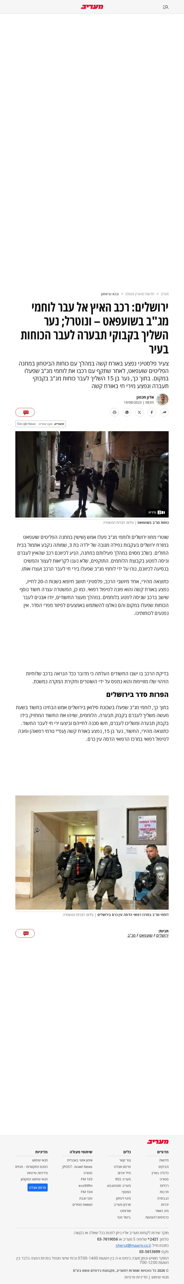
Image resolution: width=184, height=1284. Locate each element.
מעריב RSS (123, 1179)
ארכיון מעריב (122, 1204)
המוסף (126, 1192)
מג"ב (131, 935)
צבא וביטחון (110, 294)
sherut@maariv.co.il (133, 1245)
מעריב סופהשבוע (119, 1185)
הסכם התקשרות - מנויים (31, 1166)
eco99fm (85, 1185)
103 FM (86, 1179)
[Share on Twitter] (139, 412)
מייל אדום (124, 1173)
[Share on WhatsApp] (127, 412)
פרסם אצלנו (122, 1166)
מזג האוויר (162, 1210)
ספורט (164, 1179)
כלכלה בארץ (160, 1173)
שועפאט (146, 935)
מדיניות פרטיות (37, 1173)
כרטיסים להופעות (157, 1217)
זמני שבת (85, 1198)
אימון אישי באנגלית (79, 1160)
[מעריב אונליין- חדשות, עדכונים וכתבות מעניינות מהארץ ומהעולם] (92, 7)
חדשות (164, 1160)
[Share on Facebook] (152, 412)
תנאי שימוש (40, 1160)
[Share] (164, 412)
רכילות (164, 1185)
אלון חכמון (145, 397)
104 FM (86, 1192)
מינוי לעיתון (123, 1198)
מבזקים (164, 1166)
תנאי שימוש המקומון (34, 1179)
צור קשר (125, 1160)
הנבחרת (163, 1198)
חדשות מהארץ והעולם (140, 294)
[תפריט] (173, 7)
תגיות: (163, 931)
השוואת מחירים (82, 1204)
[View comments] (25, 412)
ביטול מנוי (124, 1217)
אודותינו (125, 1210)
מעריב (165, 294)
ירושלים (162, 935)
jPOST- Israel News (77, 1166)
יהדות (165, 1204)
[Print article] (114, 412)
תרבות (164, 1192)
